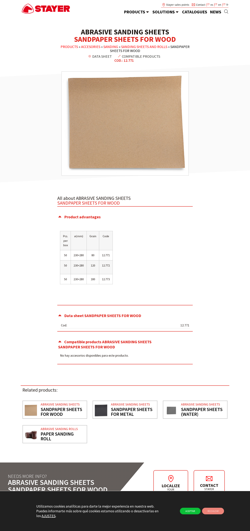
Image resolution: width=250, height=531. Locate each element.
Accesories (90, 46)
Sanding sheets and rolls (144, 46)
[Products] (147, 12)
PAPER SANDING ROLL (57, 436)
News (215, 12)
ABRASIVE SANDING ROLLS (59, 429)
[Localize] (170, 478)
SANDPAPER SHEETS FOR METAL (131, 411)
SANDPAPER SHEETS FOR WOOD (61, 411)
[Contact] (209, 478)
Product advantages (82, 216)
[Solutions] (177, 12)
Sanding (110, 46)
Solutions (163, 12)
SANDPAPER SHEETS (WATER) (202, 411)
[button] (125, 217)
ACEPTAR (190, 511)
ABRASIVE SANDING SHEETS (60, 404)
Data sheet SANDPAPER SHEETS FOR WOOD (102, 315)
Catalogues (194, 12)
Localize (171, 486)
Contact (209, 485)
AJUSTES (48, 515)
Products (134, 12)
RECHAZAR (213, 511)
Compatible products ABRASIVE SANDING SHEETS (105, 344)
